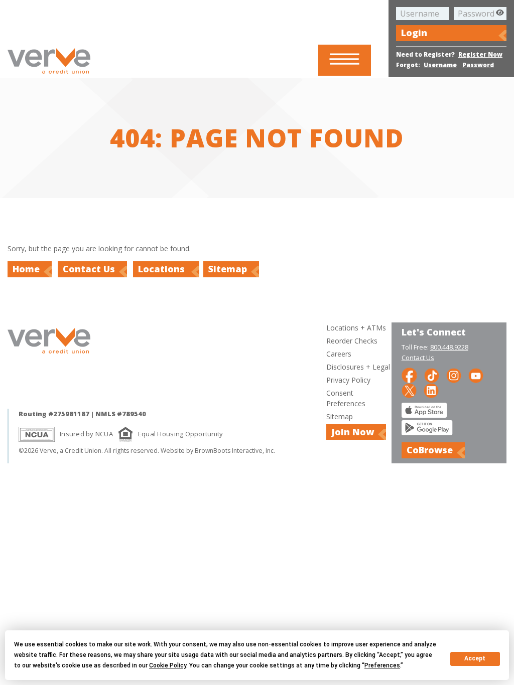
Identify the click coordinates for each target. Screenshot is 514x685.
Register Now (480, 54)
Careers (338, 354)
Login (414, 33)
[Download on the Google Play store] (427, 432)
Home (26, 269)
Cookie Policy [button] (167, 665)
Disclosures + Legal (358, 367)
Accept (474, 658)
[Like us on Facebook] (409, 375)
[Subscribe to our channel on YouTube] (475, 375)
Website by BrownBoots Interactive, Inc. (218, 450)
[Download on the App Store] (424, 415)
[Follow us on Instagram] (453, 375)
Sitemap (227, 269)
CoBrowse (430, 450)
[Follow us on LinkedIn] (431, 390)
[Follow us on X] (409, 390)
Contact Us (89, 269)
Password (478, 65)
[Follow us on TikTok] (431, 375)
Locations (162, 269)
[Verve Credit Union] (49, 75)
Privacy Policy (348, 380)
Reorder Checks (351, 341)
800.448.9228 (449, 347)
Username (440, 65)
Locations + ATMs (356, 327)
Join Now (352, 432)
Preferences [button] (382, 665)
